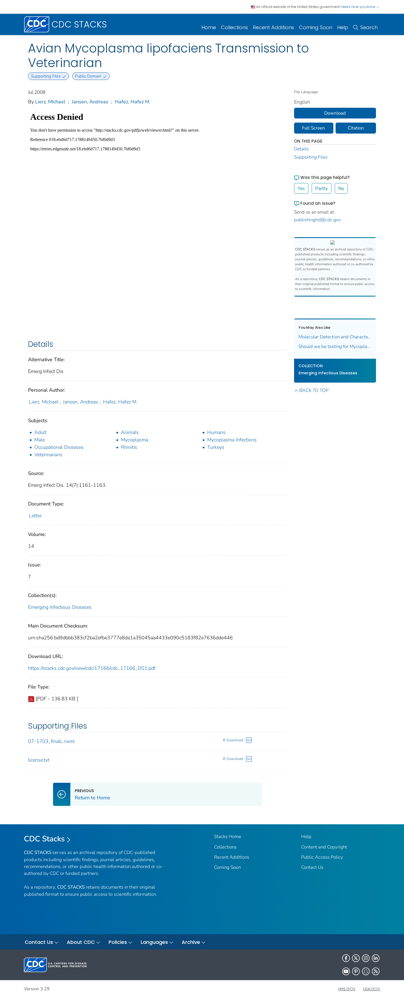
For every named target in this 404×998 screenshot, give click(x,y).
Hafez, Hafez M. (132, 101)
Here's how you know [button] (358, 6)
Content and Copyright (324, 847)
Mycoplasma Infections (232, 439)
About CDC (81, 942)
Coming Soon (315, 27)
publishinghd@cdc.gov (317, 220)
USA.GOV (371, 989)
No (341, 188)
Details (301, 149)
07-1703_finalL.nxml (51, 741)
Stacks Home (227, 836)
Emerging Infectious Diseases (60, 607)
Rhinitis (129, 447)
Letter (35, 515)
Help (342, 27)
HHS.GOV (346, 989)
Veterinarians (48, 454)
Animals (130, 432)
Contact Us (312, 867)
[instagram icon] (365, 958)
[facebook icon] (346, 958)
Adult (40, 432)
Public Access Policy (322, 857)
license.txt (38, 760)
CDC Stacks (44, 839)
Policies (118, 942)
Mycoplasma (134, 439)
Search (369, 27)
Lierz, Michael (50, 101)
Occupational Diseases (59, 447)
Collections (234, 27)
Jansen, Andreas (90, 101)
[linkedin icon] (375, 958)
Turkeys (215, 447)
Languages (154, 942)
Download (234, 740)
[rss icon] (375, 971)
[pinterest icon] (356, 971)
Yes (301, 188)
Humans (216, 432)
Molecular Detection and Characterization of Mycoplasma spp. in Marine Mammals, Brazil (335, 337)
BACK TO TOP (313, 390)
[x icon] (356, 958)
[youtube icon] (346, 971)
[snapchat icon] (365, 971)
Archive (191, 942)
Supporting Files (311, 157)
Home (208, 27)
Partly (321, 188)
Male (39, 439)
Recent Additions (273, 27)
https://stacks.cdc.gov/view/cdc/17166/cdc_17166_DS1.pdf (92, 668)
